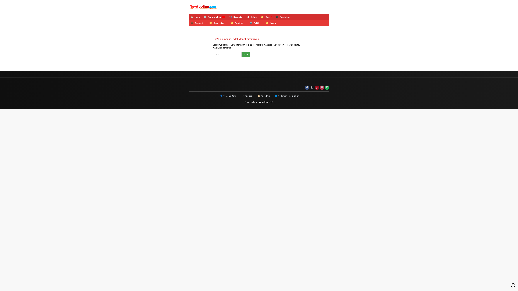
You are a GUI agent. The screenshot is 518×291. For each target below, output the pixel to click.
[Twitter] (312, 88)
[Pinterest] (317, 88)
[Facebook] (307, 88)
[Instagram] (322, 88)
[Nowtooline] (204, 7)
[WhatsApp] (327, 88)
